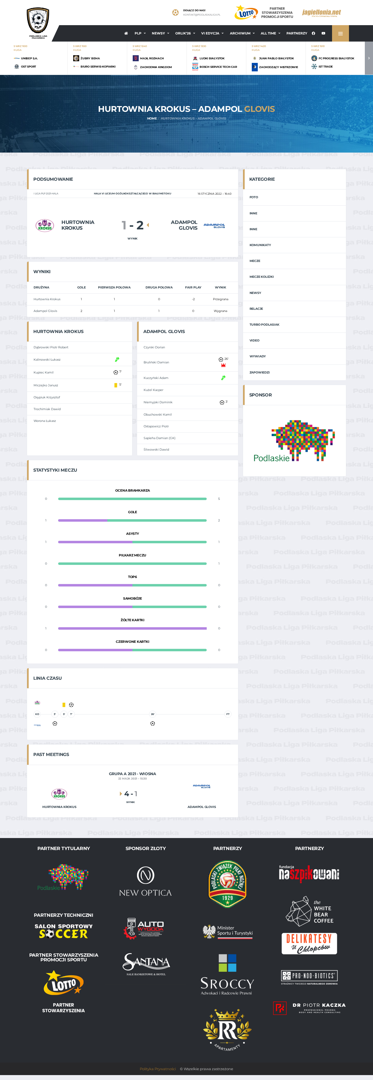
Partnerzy (296, 33)
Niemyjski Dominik (158, 402)
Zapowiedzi (260, 372)
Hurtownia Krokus (47, 299)
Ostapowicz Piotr (156, 426)
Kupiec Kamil (44, 372)
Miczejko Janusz (46, 385)
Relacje (256, 309)
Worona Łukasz (45, 421)
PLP (138, 33)
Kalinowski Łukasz (47, 359)
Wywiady (258, 356)
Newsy (158, 33)
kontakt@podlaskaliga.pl (201, 14)
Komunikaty (260, 245)
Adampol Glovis (45, 311)
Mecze (255, 261)
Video (254, 340)
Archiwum (240, 33)
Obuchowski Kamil (158, 414)
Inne (253, 213)
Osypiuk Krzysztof (47, 397)
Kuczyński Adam (156, 378)
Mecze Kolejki (262, 277)
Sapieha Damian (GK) (160, 438)
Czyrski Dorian (154, 347)
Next (369, 58)
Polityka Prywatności (158, 1069)
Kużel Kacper (153, 390)
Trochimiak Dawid (47, 409)
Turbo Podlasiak (264, 324)
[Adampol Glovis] (214, 225)
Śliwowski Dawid (156, 449)
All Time (268, 33)
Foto (254, 197)
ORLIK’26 (183, 33)
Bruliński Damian (156, 362)
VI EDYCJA (210, 33)
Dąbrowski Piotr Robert (51, 347)
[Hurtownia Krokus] (45, 225)
